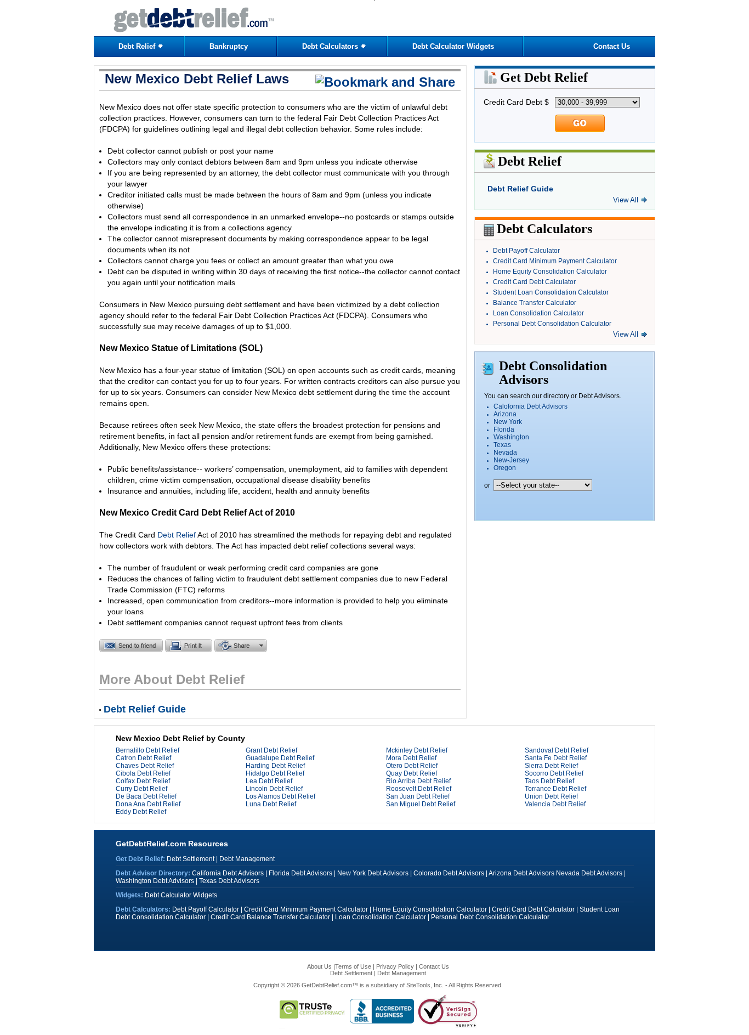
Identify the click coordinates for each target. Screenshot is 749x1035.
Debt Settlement (190, 859)
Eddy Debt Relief (141, 812)
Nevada (505, 452)
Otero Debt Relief (412, 766)
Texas (502, 445)
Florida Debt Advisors (300, 873)
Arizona (505, 414)
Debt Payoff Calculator (526, 250)
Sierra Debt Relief (551, 766)
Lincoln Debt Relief (274, 789)
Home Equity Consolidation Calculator (550, 271)
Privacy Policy (395, 966)
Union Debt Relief (551, 796)
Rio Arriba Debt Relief (418, 781)
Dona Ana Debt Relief (148, 804)
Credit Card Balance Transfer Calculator (270, 917)
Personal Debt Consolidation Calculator (552, 323)
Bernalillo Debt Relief (147, 750)
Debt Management (247, 859)
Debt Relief (136, 46)
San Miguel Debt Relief (420, 804)
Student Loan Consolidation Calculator (551, 292)
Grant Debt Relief (271, 750)
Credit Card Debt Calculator (534, 282)
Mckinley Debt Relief (416, 750)
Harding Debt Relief (275, 766)
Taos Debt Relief (549, 781)
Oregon (504, 468)
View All (625, 200)
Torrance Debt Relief (555, 789)
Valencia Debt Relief (555, 804)
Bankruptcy (228, 46)
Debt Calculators (330, 46)
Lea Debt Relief (269, 781)
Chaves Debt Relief (145, 766)
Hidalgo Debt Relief (275, 773)
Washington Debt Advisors (155, 881)
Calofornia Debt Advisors (530, 406)
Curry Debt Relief (141, 789)
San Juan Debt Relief (418, 796)
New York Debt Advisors (372, 873)
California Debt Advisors (228, 873)
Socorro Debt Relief (554, 773)
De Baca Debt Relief (146, 796)
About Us (320, 966)
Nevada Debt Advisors (589, 873)
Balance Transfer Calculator (534, 303)
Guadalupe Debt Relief (280, 758)
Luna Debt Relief (271, 804)
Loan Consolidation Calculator (538, 313)
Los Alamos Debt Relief (280, 796)
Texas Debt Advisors (229, 881)
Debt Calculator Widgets (453, 46)
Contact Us (611, 46)
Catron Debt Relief (143, 758)
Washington (511, 437)
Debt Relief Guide (520, 188)
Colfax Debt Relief (143, 781)
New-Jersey (511, 460)
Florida (503, 429)
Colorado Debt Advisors (448, 873)
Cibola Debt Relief (143, 773)
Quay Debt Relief (411, 773)
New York (507, 422)
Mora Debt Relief (411, 758)
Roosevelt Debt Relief (418, 789)
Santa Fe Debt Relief (556, 758)
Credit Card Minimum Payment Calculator (555, 261)
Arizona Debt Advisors (521, 873)
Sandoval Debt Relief (556, 750)
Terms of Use (353, 966)
